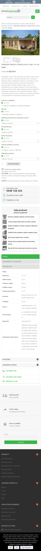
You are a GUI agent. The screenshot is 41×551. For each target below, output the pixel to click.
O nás (3, 491)
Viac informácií (26, 547)
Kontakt (3, 494)
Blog (2, 498)
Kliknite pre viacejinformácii (20, 212)
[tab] (20, 256)
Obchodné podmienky (8, 519)
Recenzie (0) (7, 266)
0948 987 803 (9, 3)
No (17, 547)
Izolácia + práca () (12, 150)
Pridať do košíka (13, 164)
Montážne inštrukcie (7, 509)
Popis (5, 256)
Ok (10, 547)
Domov (3, 24)
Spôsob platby (5, 516)
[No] (39, 534)
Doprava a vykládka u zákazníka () (16, 106)
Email (6, 434)
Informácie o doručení (12, 261)
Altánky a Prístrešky (7, 473)
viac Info (6, 103)
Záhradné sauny (6, 462)
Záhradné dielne (6, 469)
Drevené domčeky (12, 24)
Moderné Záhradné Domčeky (10, 477)
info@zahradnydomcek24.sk (23, 3)
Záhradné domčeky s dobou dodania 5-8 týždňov (22, 181)
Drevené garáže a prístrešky (10, 466)
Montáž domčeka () (12, 114)
